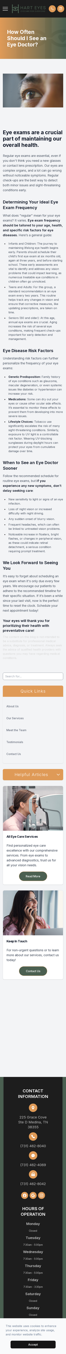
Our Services (15, 718)
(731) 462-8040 (33, 1146)
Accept (33, 1344)
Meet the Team (16, 730)
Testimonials (14, 742)
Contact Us (13, 754)
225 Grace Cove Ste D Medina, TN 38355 (33, 1122)
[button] (5, 8)
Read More (33, 876)
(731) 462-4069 (33, 1165)
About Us (12, 706)
